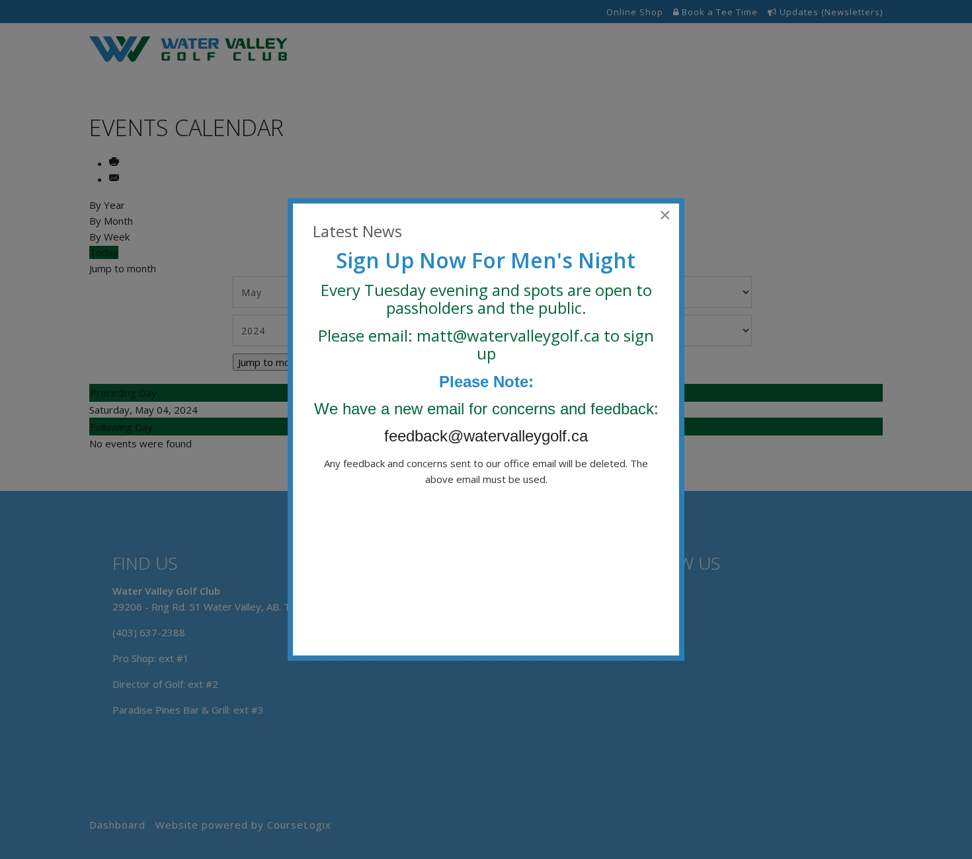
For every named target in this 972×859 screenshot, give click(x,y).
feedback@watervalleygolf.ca (488, 436)
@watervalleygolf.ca (526, 335)
